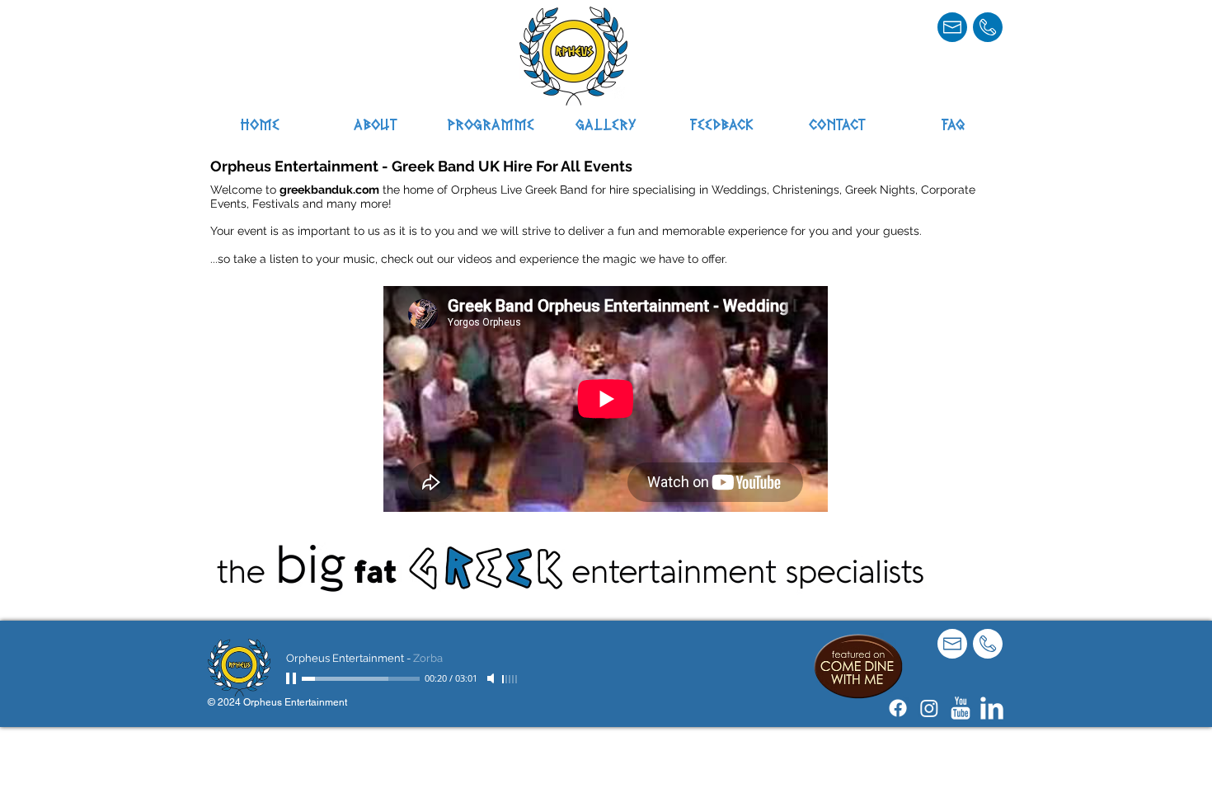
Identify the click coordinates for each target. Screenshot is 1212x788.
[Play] (292, 678)
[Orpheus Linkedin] (991, 708)
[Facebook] (897, 708)
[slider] (510, 679)
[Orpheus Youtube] (960, 708)
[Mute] (492, 678)
